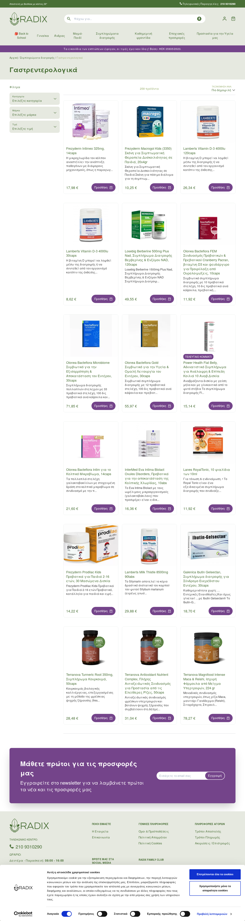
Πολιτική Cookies (150, 843)
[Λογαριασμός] (224, 19)
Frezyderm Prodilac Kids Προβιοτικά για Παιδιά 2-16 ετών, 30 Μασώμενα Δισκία (88, 576)
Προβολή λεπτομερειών (212, 913)
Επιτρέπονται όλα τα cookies (215, 874)
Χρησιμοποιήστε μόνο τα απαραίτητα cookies (215, 888)
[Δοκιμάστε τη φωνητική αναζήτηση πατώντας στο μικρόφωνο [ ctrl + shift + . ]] (199, 19)
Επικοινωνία (101, 837)
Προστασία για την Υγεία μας (215, 35)
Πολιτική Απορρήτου (153, 837)
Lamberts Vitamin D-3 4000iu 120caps (204, 150)
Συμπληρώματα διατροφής (107, 35)
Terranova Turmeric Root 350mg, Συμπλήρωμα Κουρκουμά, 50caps (89, 679)
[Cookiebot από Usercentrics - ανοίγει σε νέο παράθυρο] (23, 914)
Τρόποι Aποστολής (208, 831)
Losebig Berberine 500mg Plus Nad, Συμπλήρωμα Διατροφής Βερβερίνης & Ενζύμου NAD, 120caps (148, 258)
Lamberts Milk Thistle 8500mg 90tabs (146, 574)
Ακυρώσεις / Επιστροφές (212, 843)
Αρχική (14, 57)
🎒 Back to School (21, 35)
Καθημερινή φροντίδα (143, 35)
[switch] (102, 914)
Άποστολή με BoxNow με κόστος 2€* (28, 3)
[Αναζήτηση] (69, 19)
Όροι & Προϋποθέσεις (154, 831)
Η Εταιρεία (100, 831)
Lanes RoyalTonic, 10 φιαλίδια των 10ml (206, 471)
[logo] (28, 18)
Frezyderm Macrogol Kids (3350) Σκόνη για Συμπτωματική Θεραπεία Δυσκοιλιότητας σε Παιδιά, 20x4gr (149, 155)
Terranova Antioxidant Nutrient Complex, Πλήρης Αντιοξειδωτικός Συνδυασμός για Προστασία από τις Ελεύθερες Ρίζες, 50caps (148, 683)
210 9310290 (29, 846)
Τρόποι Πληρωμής (207, 837)
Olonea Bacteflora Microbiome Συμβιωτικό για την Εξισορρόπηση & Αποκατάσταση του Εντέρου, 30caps (89, 371)
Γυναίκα (43, 36)
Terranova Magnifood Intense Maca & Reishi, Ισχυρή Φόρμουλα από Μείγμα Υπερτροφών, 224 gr (204, 681)
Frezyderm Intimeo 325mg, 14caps (85, 150)
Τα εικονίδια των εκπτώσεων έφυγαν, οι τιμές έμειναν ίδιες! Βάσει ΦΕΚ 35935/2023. (122, 49)
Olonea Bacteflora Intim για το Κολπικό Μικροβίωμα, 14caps (88, 471)
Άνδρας (59, 36)
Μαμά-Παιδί (78, 35)
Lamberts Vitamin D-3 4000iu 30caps (87, 253)
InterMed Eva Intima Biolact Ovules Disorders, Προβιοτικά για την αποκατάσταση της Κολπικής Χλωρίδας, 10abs (147, 476)
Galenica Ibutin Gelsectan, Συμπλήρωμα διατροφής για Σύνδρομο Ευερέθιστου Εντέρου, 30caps (206, 578)
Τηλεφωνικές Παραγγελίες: (209, 4)
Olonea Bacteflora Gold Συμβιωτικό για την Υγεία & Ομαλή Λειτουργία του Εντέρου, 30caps (147, 369)
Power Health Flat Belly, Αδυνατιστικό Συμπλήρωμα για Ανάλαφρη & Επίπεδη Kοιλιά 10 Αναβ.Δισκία (204, 369)
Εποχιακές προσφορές (177, 35)
